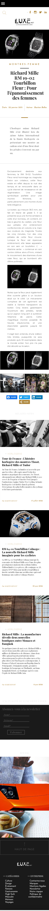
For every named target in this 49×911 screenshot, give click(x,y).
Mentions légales (38, 886)
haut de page (24, 849)
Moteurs (9, 899)
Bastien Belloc (40, 107)
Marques (34, 883)
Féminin (8, 889)
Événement (10, 886)
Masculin (9, 897)
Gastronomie (11, 891)
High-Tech (10, 894)
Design (8, 883)
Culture (8, 881)
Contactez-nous (37, 881)
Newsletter (35, 889)
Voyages (9, 902)
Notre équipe (36, 891)
